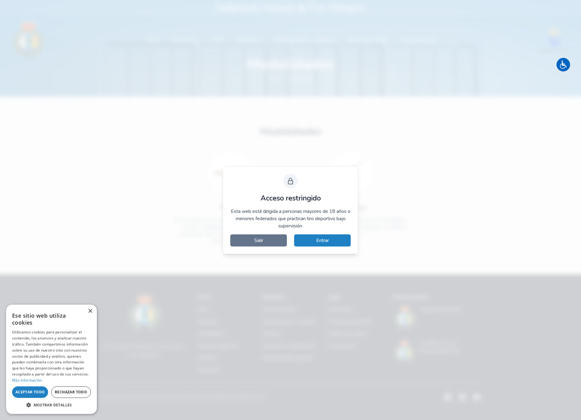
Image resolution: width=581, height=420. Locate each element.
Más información (27, 380)
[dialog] (51, 359)
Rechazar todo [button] (71, 392)
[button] (51, 405)
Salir (258, 240)
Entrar (322, 240)
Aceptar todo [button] (30, 392)
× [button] (90, 311)
